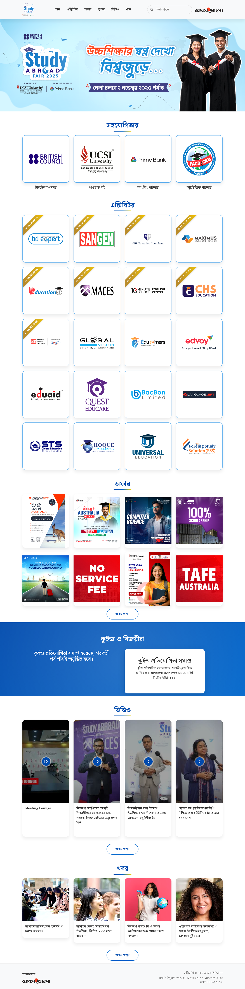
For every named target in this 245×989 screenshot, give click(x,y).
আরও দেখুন (122, 614)
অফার (87, 9)
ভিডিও (115, 9)
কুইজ (101, 9)
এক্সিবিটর (72, 9)
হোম (57, 9)
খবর (128, 9)
